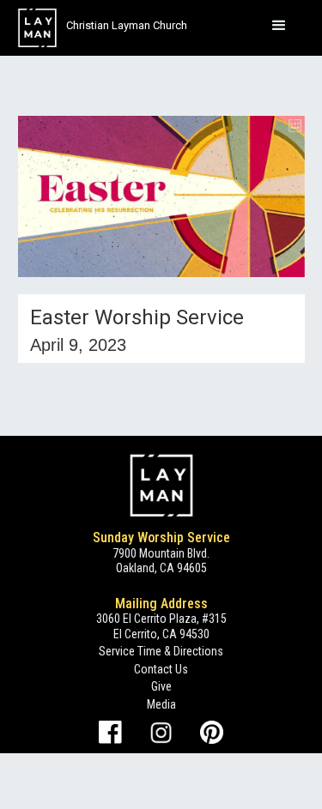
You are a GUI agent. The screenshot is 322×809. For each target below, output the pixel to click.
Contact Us (161, 669)
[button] (279, 25)
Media (161, 704)
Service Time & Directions (161, 651)
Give (161, 686)
